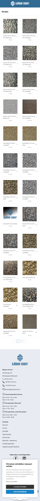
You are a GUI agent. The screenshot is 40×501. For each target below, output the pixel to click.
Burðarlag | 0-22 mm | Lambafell (9, 171)
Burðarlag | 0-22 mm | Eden (29, 144)
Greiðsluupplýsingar (8, 443)
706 (29, 39)
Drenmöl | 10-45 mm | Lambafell (29, 251)
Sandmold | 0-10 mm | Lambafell (9, 332)
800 (10, 308)
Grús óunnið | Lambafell (7, 305)
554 (29, 147)
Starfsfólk (5, 431)
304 (10, 93)
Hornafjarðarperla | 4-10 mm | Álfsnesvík (29, 305)
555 (29, 228)
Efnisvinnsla (6, 437)
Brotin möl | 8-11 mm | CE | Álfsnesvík (9, 90)
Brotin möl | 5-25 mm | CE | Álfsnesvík (9, 63)
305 (10, 66)
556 (9, 226)
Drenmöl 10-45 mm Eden (10, 224)
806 (29, 254)
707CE (28, 120)
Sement (4, 428)
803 (10, 147)
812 (9, 335)
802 (29, 201)
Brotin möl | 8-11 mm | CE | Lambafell (29, 90)
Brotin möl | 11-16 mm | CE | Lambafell (29, 36)
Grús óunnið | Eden (28, 277)
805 (10, 254)
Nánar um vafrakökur (11, 481)
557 (29, 335)
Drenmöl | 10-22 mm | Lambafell (9, 251)
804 (10, 174)
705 (29, 93)
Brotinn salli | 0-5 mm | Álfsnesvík (9, 117)
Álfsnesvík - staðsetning (9, 440)
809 (29, 174)
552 (9, 201)
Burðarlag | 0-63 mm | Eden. (9, 198)
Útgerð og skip (6, 434)
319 (29, 308)
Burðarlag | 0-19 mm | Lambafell (9, 144)
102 (9, 281)
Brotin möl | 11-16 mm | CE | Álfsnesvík (9, 36)
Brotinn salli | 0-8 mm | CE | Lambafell (29, 117)
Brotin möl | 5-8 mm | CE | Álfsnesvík (28, 63)
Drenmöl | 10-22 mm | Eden (29, 225)
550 (29, 279)
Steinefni (5, 425)
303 (29, 66)
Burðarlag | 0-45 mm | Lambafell (29, 171)
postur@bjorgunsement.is (12, 389)
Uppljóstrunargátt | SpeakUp (10, 447)
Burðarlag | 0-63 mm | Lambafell (29, 198)
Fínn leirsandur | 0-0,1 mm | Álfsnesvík (9, 278)
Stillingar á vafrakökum (20, 486)
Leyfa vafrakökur (20, 492)
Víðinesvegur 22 (7, 373)
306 (10, 39)
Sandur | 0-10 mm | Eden (28, 332)
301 (9, 120)
